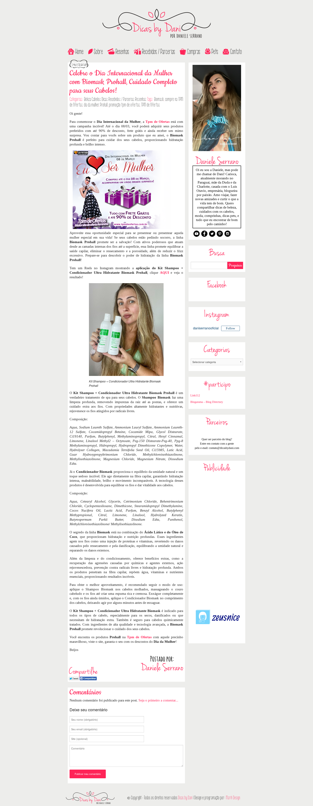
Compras (193, 51)
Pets (215, 51)
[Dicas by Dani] (156, 23)
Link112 (195, 395)
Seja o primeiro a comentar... (158, 700)
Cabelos (96, 99)
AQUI (164, 272)
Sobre (98, 51)
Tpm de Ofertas (157, 122)
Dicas (105, 99)
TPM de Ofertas (150, 105)
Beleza (87, 99)
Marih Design (233, 797)
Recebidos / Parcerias (158, 51)
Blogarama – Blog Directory (206, 401)
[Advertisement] (216, 540)
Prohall (104, 105)
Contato (236, 51)
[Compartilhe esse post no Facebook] (88, 678)
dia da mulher (91, 105)
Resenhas (122, 51)
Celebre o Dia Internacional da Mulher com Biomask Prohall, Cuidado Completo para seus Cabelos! (123, 81)
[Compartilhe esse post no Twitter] (74, 678)
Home (79, 51)
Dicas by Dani (185, 797)
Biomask (159, 99)
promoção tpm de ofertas (124, 105)
